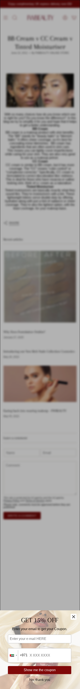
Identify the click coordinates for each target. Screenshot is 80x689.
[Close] (74, 617)
